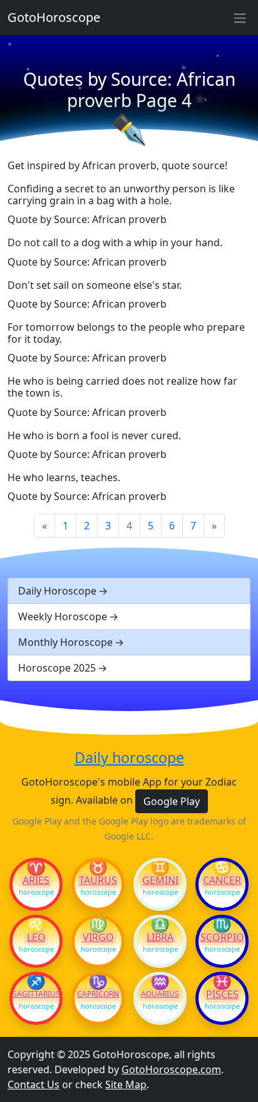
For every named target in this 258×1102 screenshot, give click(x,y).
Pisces (222, 994)
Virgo (98, 937)
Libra (160, 937)
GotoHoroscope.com (171, 1069)
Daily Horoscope (57, 591)
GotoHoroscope (54, 17)
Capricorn (98, 994)
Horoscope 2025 (57, 668)
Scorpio (222, 937)
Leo (36, 937)
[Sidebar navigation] (239, 17)
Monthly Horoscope (65, 642)
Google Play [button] (171, 801)
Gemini (160, 880)
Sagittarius (36, 994)
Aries (36, 880)
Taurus (98, 880)
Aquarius (160, 994)
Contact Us (33, 1084)
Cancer (222, 880)
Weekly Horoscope (62, 616)
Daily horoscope (129, 758)
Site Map (126, 1084)
